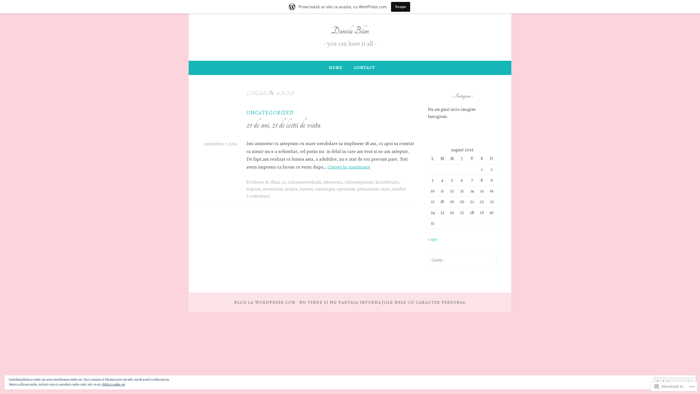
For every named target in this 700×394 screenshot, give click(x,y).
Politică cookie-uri (113, 384)
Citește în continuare (349, 167)
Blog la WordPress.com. (265, 302)
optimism (346, 189)
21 (284, 182)
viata (385, 189)
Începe (400, 7)
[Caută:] (462, 260)
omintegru (325, 189)
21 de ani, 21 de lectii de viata (283, 124)
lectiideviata (387, 182)
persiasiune (368, 189)
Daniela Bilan (350, 31)
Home (335, 67)
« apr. (433, 239)
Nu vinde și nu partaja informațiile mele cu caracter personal (382, 302)
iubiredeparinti (359, 182)
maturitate (273, 189)
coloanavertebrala (304, 182)
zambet (399, 189)
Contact (364, 67)
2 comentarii (258, 196)
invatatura (333, 182)
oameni (306, 189)
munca (291, 189)
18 (267, 182)
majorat (253, 189)
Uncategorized (270, 112)
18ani (275, 182)
